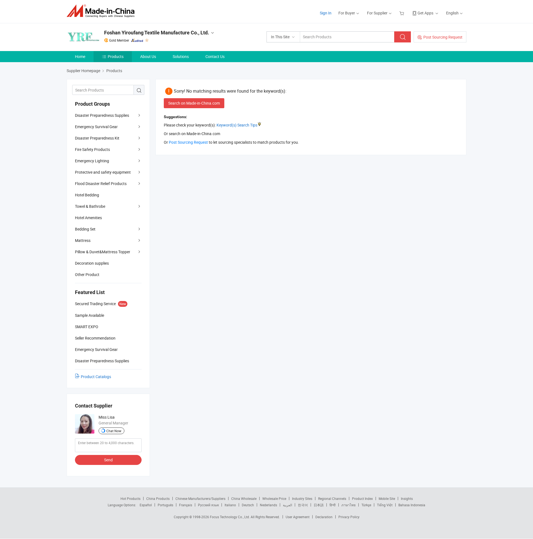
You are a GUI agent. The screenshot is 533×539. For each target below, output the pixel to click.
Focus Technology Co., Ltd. (230, 517)
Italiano (230, 505)
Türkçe (366, 505)
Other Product (87, 274)
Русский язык (208, 505)
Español (146, 505)
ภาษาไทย (348, 505)
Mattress (82, 240)
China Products (158, 498)
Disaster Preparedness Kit (97, 138)
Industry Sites (302, 498)
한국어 (303, 505)
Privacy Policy (348, 517)
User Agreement (298, 517)
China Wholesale (244, 498)
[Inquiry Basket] (402, 13)
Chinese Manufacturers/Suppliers (200, 498)
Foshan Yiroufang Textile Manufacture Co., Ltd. (156, 33)
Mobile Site (387, 498)
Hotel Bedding (87, 195)
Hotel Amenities (88, 217)
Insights (407, 498)
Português (165, 505)
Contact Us (215, 56)
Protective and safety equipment (103, 172)
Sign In (325, 13)
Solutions (181, 56)
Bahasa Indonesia (411, 505)
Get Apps (425, 13)
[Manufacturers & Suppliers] (102, 10)
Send (108, 459)
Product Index (362, 498)
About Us (148, 56)
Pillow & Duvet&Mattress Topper (102, 251)
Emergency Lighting (92, 160)
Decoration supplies (92, 263)
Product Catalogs (96, 376)
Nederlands (268, 505)
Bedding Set (85, 229)
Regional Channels (332, 498)
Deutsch (248, 505)
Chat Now (113, 431)
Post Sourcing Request (442, 37)
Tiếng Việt (385, 505)
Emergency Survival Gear (96, 126)
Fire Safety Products (92, 149)
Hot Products (130, 498)
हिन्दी (333, 505)
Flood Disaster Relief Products (101, 183)
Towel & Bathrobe (90, 206)
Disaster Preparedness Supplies (102, 115)
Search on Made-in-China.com (194, 103)
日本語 (319, 505)
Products (116, 56)
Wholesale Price (274, 498)
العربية (287, 505)
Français (185, 505)
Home (80, 56)
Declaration (324, 517)
